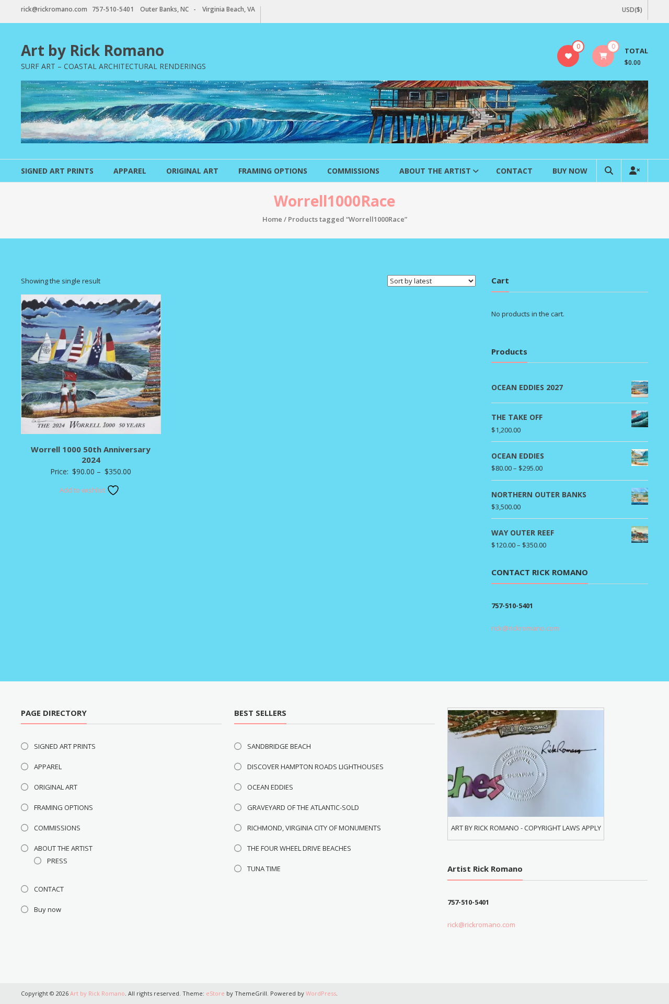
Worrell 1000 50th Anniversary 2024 (91, 454)
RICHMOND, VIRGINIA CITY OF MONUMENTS (314, 827)
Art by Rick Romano (92, 50)
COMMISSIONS (353, 171)
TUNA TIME (264, 868)
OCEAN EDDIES (270, 787)
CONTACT (514, 171)
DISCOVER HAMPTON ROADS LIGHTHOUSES (315, 766)
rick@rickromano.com (525, 628)
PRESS (57, 860)
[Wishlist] (568, 56)
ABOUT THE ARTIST (435, 171)
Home (272, 219)
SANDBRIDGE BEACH (279, 746)
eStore (215, 993)
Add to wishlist (83, 490)
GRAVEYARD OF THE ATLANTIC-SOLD (303, 807)
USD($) (632, 9)
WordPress (321, 993)
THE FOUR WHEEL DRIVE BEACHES (299, 848)
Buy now (569, 171)
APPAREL (129, 171)
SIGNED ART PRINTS (57, 171)
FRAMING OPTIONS (272, 171)
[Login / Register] (634, 170)
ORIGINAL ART (192, 171)
